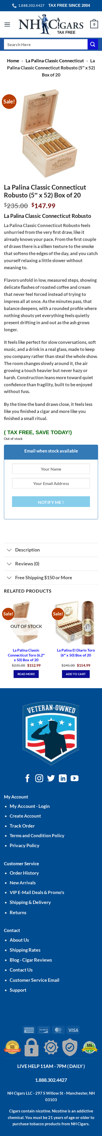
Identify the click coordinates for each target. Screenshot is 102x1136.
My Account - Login (30, 806)
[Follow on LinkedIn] (63, 779)
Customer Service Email (34, 980)
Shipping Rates (25, 950)
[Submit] (93, 44)
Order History (24, 873)
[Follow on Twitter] (51, 779)
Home (13, 60)
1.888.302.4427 (51, 1080)
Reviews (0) (27, 563)
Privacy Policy (24, 845)
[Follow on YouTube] (74, 779)
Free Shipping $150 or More (43, 577)
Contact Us (21, 970)
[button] (7, 24)
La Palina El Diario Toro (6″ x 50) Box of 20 (76, 652)
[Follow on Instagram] (39, 779)
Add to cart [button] (76, 674)
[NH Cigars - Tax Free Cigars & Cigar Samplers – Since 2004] (51, 24)
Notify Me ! (51, 502)
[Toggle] (9, 550)
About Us (19, 940)
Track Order (22, 826)
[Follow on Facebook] (27, 779)
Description (27, 550)
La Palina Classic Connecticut (55, 60)
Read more (26, 674)
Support (18, 990)
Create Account (25, 816)
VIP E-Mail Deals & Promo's (37, 892)
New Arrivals (23, 882)
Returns (18, 912)
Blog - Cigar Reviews (31, 960)
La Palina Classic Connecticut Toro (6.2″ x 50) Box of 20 (26, 655)
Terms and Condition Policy (37, 835)
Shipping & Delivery (30, 902)
